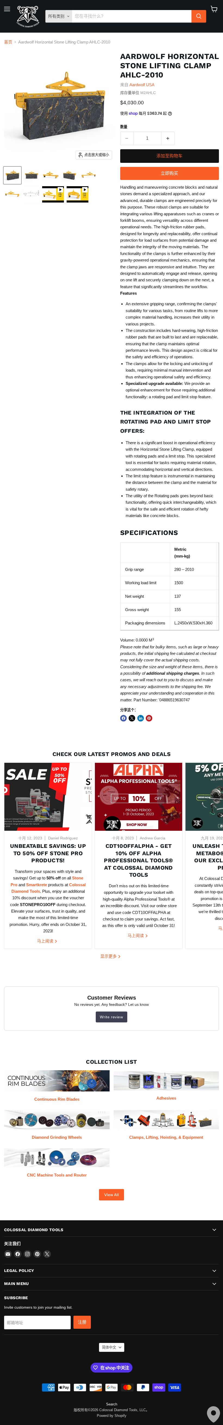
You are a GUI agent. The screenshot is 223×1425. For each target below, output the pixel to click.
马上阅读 (45, 941)
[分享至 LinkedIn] (140, 718)
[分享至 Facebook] (123, 718)
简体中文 (109, 1347)
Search (111, 1404)
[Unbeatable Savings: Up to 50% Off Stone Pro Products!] (48, 797)
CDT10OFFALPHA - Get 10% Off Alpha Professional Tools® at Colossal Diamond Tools (138, 860)
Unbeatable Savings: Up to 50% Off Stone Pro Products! (48, 853)
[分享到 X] (132, 718)
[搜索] (198, 16)
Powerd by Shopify (111, 1416)
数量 (123, 127)
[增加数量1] (168, 138)
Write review (111, 1017)
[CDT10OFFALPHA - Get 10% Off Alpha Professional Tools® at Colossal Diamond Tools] (138, 797)
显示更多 (109, 956)
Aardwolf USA (141, 84)
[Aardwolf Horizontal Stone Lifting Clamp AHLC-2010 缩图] (53, 194)
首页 (8, 42)
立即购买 (169, 173)
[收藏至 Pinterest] (149, 718)
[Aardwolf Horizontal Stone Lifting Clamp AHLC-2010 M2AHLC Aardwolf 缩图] (12, 175)
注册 (82, 1322)
